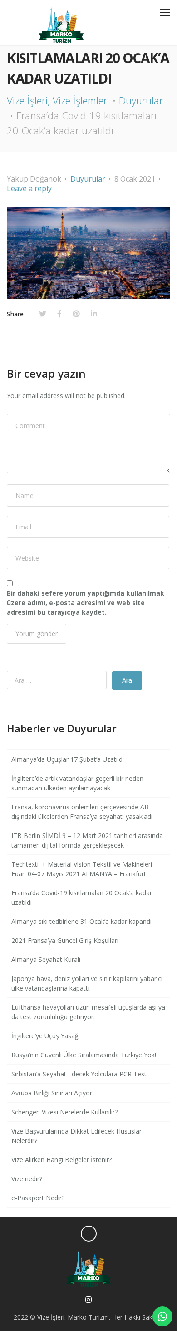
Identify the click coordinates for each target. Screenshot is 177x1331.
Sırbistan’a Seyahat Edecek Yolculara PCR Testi (79, 1074)
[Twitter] (43, 314)
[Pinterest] (76, 314)
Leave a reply (29, 188)
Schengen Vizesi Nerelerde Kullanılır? (64, 1112)
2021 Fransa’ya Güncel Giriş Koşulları (64, 940)
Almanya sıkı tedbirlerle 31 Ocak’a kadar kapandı (81, 921)
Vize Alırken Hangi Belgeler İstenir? (61, 1159)
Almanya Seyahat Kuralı (45, 959)
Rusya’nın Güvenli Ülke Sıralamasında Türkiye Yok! (83, 1054)
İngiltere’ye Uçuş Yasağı (45, 1035)
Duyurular (141, 100)
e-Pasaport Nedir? (37, 1197)
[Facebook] (59, 314)
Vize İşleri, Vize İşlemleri (58, 100)
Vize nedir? (26, 1178)
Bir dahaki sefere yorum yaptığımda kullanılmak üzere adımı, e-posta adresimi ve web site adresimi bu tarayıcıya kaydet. (85, 602)
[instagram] (88, 1299)
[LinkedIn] (93, 314)
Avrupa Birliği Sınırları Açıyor (51, 1093)
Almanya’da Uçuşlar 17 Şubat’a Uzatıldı (67, 759)
